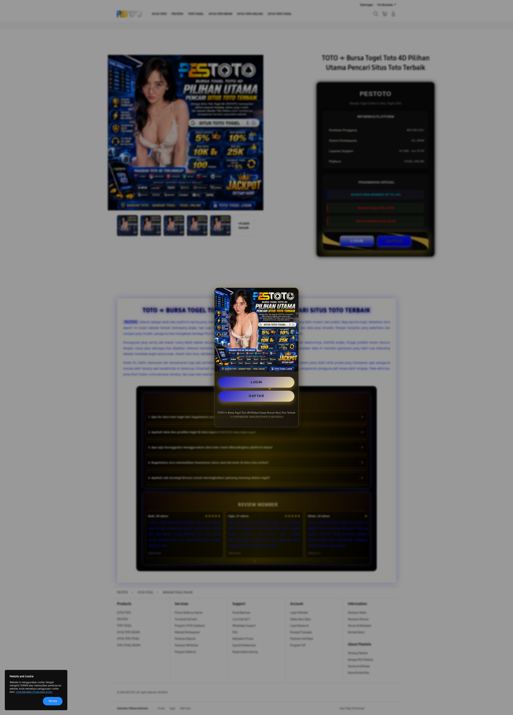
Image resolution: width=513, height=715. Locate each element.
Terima (52, 701)
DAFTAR (256, 396)
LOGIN (256, 382)
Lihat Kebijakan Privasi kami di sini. (34, 692)
